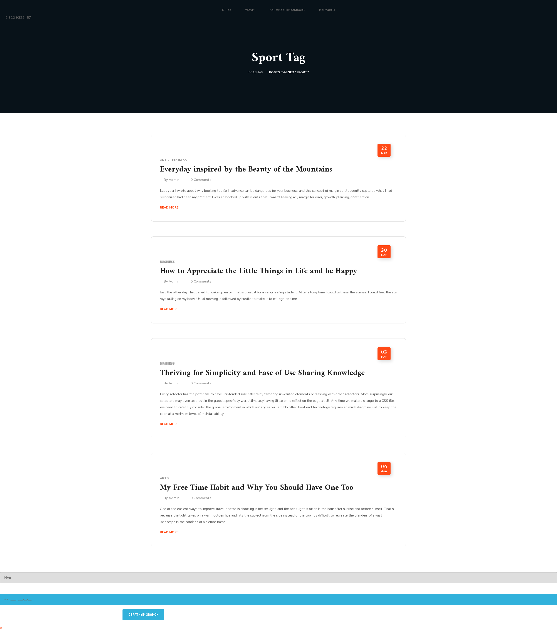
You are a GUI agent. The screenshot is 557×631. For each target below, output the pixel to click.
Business (179, 160)
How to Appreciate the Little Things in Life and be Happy (258, 271)
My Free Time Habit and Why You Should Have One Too (256, 488)
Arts (164, 160)
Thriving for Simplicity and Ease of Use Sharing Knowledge (262, 373)
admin (174, 179)
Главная (255, 72)
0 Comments (201, 179)
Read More (169, 207)
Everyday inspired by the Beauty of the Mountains (246, 170)
